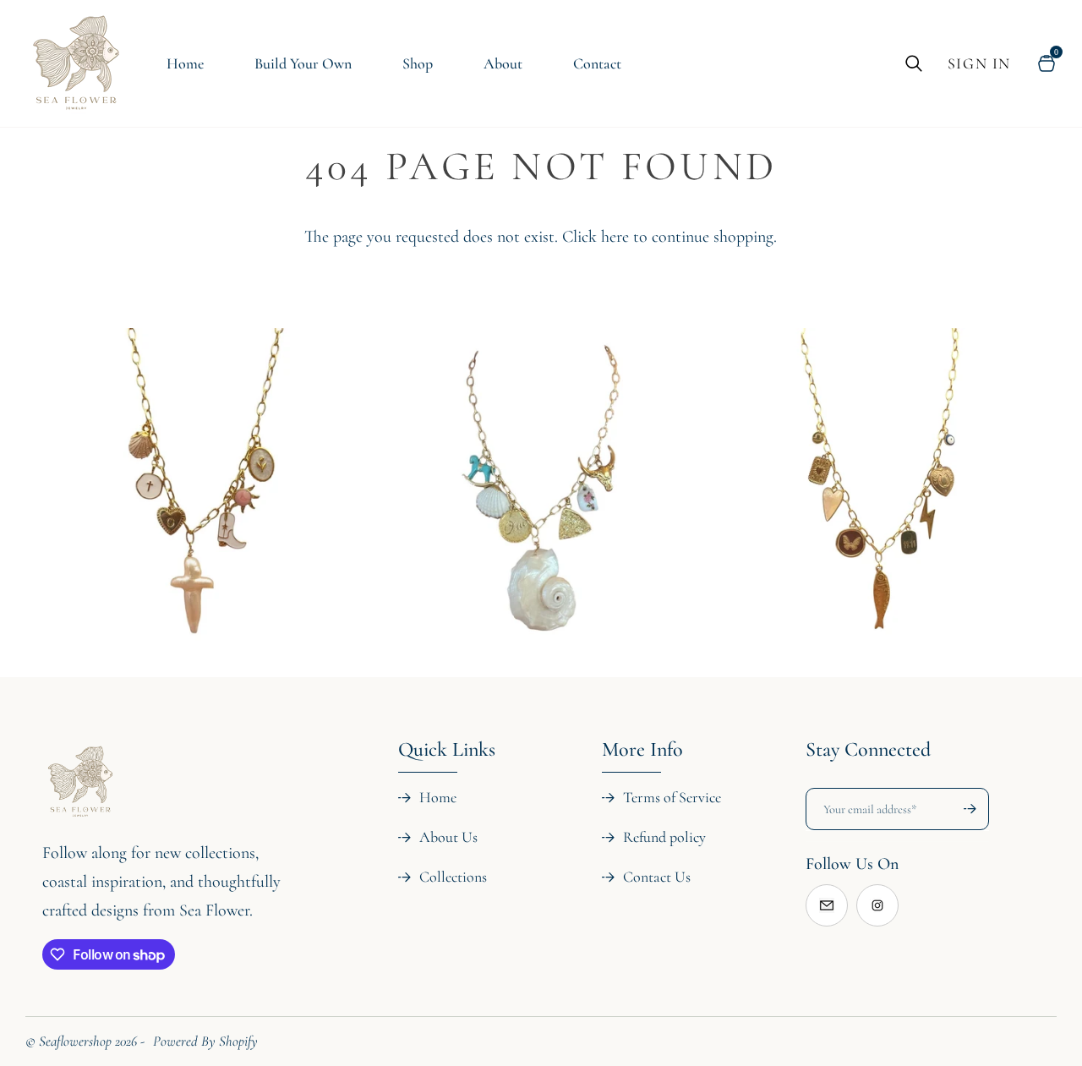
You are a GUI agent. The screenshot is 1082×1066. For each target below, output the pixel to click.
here (615, 237)
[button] (169, 739)
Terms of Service (672, 797)
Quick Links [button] (446, 749)
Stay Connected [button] (868, 749)
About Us (448, 837)
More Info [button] (642, 749)
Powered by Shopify (205, 1041)
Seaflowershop (75, 1041)
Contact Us (657, 876)
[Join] (962, 809)
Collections (453, 876)
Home (437, 797)
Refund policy (664, 837)
